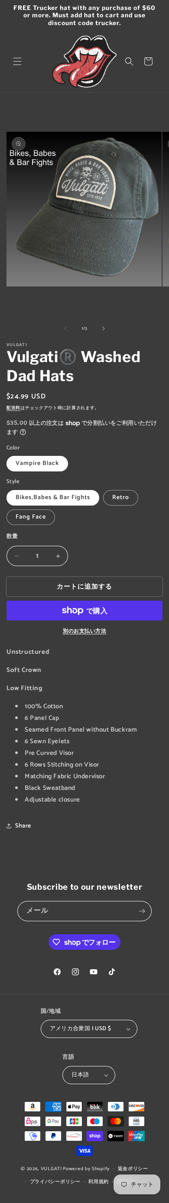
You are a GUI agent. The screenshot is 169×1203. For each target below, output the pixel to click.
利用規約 (98, 1182)
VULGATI (51, 1168)
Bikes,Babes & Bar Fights (53, 498)
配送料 (13, 407)
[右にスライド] (103, 328)
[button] (17, 61)
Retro (120, 498)
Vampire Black (37, 463)
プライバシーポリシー (55, 1182)
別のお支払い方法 (84, 631)
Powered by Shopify (86, 1168)
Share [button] (23, 826)
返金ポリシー (133, 1169)
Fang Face (31, 517)
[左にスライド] (65, 328)
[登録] (141, 911)
